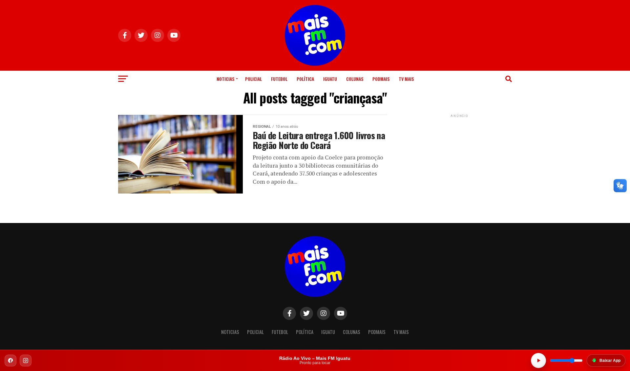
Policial (253, 78)
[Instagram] (26, 360)
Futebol (279, 78)
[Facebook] (10, 360)
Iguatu (330, 78)
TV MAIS (406, 78)
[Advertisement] (459, 160)
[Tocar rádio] (538, 360)
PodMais (380, 78)
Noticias (225, 78)
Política (305, 78)
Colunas (354, 78)
